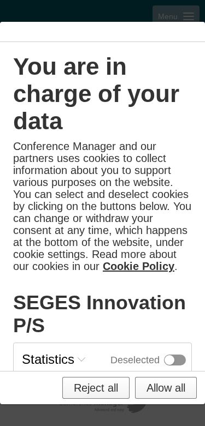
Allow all (166, 388)
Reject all (96, 388)
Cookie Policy (138, 266)
